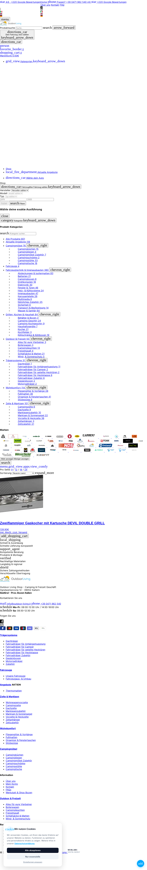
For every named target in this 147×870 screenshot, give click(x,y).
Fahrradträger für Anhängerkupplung (26, 643)
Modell (3, 193)
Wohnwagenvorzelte (17, 702)
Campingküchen (14, 754)
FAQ (62, 4)
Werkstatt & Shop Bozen (19, 792)
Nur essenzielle (32, 857)
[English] (20, 14)
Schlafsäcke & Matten (17, 815)
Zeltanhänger (13, 719)
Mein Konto (12, 783)
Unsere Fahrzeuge (15, 675)
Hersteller (5, 190)
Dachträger (12, 641)
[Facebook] (20, 4)
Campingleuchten (15, 810)
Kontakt (55, 4)
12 (16, 469)
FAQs (8, 789)
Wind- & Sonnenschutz (18, 818)
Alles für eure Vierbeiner (19, 804)
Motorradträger (14, 661)
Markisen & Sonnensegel (19, 713)
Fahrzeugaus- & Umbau (18, 678)
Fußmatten (11, 737)
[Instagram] (20, 7)
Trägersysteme (8, 635)
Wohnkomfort (8, 728)
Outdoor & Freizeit (10, 798)
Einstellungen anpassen (32, 862)
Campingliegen (14, 757)
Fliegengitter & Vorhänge (19, 734)
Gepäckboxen (13, 658)
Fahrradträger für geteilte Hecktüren (25, 649)
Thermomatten (14, 690)
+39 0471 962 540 (46, 603)
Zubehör (10, 664)
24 (25, 469)
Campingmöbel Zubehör (19, 760)
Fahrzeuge (6, 670)
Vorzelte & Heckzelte (17, 716)
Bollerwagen (12, 807)
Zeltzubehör (12, 722)
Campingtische (14, 769)
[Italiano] (20, 12)
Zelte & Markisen (9, 696)
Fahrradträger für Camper (20, 646)
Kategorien (35, 61)
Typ (2, 196)
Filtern (17, 203)
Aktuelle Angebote (32, 172)
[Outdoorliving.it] (73, 23)
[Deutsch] (20, 16)
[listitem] (3, 437)
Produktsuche (7, 27)
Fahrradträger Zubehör (18, 655)
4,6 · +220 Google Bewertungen (20, 2)
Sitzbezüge (12, 743)
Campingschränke (15, 763)
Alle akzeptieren (33, 850)
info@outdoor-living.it (15, 603)
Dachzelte (11, 708)
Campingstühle (14, 766)
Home (43, 2)
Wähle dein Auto (25, 177)
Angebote (5, 684)
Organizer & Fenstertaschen (21, 740)
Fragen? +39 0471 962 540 (67, 2)
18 (21, 469)
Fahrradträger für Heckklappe (22, 652)
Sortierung (5, 473)
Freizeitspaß (12, 812)
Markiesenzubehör (16, 711)
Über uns (45, 4)
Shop (8, 168)
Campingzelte (13, 705)
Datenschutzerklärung (24, 843)
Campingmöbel (8, 748)
